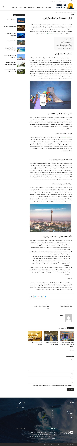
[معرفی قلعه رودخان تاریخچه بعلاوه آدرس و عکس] (21, 71)
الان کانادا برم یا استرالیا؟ (66, 306)
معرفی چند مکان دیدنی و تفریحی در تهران (40, 307)
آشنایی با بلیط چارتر (67, 41)
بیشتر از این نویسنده (61, 328)
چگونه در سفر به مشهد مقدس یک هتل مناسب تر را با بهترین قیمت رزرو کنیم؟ (67, 344)
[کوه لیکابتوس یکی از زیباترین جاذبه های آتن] (21, 57)
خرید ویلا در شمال (20, 407)
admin (61, 316)
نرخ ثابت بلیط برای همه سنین (65, 44)
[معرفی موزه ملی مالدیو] (21, 42)
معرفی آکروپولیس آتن (11, 19)
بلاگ (25, 7)
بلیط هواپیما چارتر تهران (52, 33)
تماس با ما (14, 7)
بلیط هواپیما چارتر (65, 137)
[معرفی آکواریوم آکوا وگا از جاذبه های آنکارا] (21, 35)
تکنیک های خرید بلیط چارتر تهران (64, 48)
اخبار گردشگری (40, 7)
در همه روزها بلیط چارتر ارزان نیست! (64, 47)
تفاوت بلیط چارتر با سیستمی (65, 42)
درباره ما (20, 7)
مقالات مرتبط (70, 328)
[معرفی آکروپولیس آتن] (21, 20)
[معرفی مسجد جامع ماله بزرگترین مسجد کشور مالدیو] (21, 64)
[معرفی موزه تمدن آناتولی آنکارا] (21, 28)
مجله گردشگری (31, 7)
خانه (74, 12)
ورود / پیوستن (52, 1)
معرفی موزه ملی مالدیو (11, 41)
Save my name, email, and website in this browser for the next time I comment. (52, 385)
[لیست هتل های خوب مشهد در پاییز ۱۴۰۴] (35, 336)
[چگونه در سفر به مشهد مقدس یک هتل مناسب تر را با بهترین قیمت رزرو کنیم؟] (67, 336)
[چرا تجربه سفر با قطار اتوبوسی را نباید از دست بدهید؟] (51, 336)
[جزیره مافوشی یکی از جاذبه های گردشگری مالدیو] (21, 49)
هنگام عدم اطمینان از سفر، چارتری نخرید (63, 45)
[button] (3, 7)
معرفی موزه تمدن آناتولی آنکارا (9, 26)
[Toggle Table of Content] (70, 39)
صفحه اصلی (48, 7)
